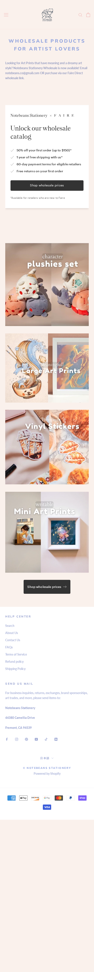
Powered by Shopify (47, 773)
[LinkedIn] (55, 738)
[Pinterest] (26, 738)
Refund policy (14, 661)
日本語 (45, 758)
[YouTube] (36, 738)
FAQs (9, 647)
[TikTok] (46, 738)
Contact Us (12, 640)
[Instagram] (16, 738)
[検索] (80, 15)
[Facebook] (6, 738)
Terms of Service (16, 654)
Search (9, 625)
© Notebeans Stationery (47, 768)
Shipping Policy (15, 669)
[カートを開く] (88, 15)
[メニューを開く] (6, 14)
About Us (11, 633)
